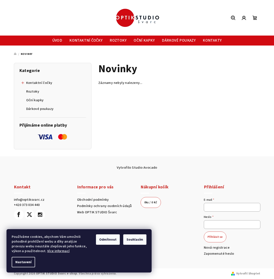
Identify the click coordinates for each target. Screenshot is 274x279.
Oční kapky (35, 100)
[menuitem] (57, 41)
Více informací (58, 251)
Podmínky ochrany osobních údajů (104, 206)
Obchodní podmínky (93, 199)
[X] (29, 215)
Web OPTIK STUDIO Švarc (97, 212)
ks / (150, 202)
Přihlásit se (215, 237)
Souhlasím (134, 239)
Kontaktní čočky (39, 82)
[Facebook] (19, 215)
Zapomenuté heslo (219, 253)
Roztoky (32, 91)
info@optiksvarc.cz (29, 199)
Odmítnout (108, 239)
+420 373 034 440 (27, 204)
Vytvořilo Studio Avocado (137, 167)
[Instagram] (40, 215)
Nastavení (23, 262)
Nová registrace (217, 247)
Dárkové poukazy (40, 108)
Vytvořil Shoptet (248, 273)
